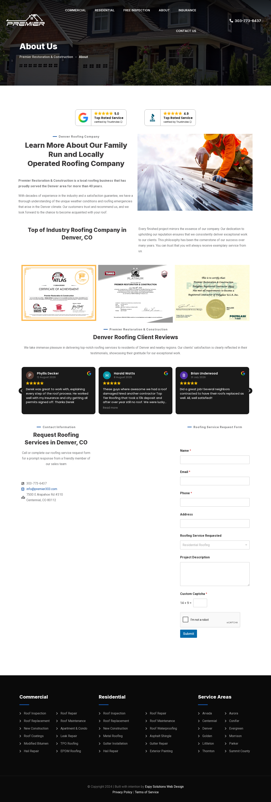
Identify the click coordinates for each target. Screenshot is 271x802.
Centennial (209, 721)
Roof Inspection (35, 713)
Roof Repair (69, 713)
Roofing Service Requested (200, 536)
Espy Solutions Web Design (164, 786)
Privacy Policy (122, 792)
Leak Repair (69, 736)
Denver (207, 728)
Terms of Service (147, 792)
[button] (249, 391)
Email (185, 472)
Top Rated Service (108, 118)
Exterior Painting (161, 751)
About (164, 10)
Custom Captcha (193, 594)
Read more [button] (110, 408)
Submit (188, 634)
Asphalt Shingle (160, 736)
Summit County (239, 751)
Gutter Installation (115, 743)
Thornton (208, 751)
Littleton (208, 743)
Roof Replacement (37, 721)
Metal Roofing (113, 736)
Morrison (235, 736)
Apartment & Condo (74, 728)
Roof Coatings (34, 736)
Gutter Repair (159, 743)
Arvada (207, 713)
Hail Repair (31, 751)
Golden (207, 736)
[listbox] (215, 544)
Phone (186, 493)
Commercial (75, 10)
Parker (233, 743)
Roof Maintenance (73, 721)
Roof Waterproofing (163, 728)
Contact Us (186, 31)
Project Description (195, 557)
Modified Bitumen (36, 743)
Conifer (234, 721)
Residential (105, 10)
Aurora (233, 713)
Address (186, 514)
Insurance (187, 10)
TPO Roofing (69, 743)
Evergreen (236, 728)
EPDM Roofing (71, 751)
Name (185, 451)
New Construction (36, 728)
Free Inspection (136, 10)
